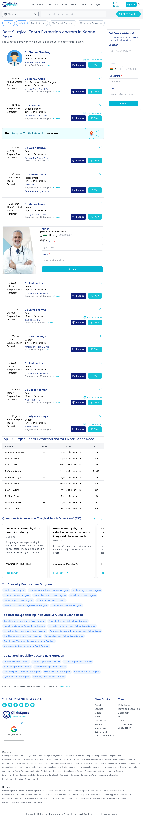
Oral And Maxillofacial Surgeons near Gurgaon (25, 605)
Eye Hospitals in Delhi (10, 802)
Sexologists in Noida (10, 775)
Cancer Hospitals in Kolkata (84, 791)
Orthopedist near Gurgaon (16, 661)
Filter (10, 23)
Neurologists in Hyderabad (12, 779)
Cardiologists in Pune (10, 771)
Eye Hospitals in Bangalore (31, 802)
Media (98, 712)
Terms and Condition (129, 708)
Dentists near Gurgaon (14, 590)
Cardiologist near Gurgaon (86, 671)
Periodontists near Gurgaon (83, 595)
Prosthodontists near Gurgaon (51, 600)
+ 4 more (56, 403)
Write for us (124, 704)
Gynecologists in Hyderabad (77, 763)
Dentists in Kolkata (126, 759)
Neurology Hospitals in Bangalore (66, 798)
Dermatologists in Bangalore (127, 763)
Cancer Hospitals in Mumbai (13, 791)
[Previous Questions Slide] (94, 519)
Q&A (98, 4)
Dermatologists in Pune (34, 767)
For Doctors (101, 720)
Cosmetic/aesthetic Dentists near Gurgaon (49, 590)
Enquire (80, 65)
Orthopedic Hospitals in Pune (40, 794)
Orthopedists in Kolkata (50, 759)
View (96, 65)
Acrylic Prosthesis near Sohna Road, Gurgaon (25, 631)
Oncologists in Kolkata (32, 755)
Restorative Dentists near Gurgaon (50, 595)
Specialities (100, 728)
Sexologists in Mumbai (94, 771)
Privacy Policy (110, 814)
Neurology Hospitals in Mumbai (117, 794)
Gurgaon (35, 65)
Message (114, 45)
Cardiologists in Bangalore (104, 767)
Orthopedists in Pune (116, 755)
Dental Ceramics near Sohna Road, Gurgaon (24, 621)
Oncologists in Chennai (74, 755)
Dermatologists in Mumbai (12, 767)
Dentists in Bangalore (108, 759)
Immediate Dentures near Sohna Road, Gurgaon (26, 646)
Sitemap (99, 724)
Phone (46, 229)
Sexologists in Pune (88, 775)
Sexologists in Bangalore (69, 775)
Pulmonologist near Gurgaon (17, 666)
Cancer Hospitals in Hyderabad (60, 791)
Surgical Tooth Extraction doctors (28, 686)
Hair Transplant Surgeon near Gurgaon (22, 671)
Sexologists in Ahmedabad (47, 775)
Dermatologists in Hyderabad (56, 767)
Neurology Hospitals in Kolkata (93, 798)
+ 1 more (49, 65)
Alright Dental (31, 426)
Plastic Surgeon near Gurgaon (78, 661)
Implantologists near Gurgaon (86, 590)
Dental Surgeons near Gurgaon (18, 600)
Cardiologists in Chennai (73, 771)
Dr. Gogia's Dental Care (35, 214)
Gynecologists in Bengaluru (32, 763)
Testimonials (86, 4)
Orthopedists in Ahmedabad (72, 759)
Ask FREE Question (128, 14)
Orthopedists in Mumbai (11, 759)
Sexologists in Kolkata (113, 771)
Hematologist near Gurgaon (57, 671)
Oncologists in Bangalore (12, 755)
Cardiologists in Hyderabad (51, 771)
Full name (48, 241)
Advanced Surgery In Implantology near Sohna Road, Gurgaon (75, 631)
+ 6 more (49, 349)
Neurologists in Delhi (33, 779)
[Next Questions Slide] (101, 519)
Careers (122, 720)
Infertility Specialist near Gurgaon (49, 676)
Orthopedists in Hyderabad (95, 755)
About (98, 704)
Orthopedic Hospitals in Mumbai (14, 794)
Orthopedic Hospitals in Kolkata (91, 794)
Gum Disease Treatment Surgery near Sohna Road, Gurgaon (27, 641)
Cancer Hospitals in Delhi (36, 791)
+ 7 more (56, 187)
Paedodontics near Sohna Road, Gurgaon (68, 621)
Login (129, 4)
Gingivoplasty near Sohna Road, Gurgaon (64, 636)
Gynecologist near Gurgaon (16, 676)
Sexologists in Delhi (27, 775)
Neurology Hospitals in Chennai (38, 798)
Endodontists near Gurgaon (17, 595)
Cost (64, 4)
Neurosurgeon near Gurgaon (46, 661)
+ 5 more (49, 161)
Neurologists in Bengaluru (108, 775)
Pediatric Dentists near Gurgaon (66, 605)
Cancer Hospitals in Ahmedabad (109, 791)
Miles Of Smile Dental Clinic (38, 89)
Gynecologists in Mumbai (55, 763)
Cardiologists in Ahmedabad (81, 767)
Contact (99, 708)
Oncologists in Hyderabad (53, 755)
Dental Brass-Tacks (33, 320)
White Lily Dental (32, 400)
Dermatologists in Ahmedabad (102, 763)
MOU (120, 716)
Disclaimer (123, 712)
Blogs (73, 4)
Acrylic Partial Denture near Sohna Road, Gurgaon (72, 626)
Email (46, 254)
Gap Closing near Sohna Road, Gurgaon (22, 636)
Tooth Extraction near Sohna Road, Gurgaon (24, 626)
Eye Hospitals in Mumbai (116, 798)
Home (6, 686)
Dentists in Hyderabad (11, 763)
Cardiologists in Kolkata (30, 771)
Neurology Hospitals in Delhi (13, 798)
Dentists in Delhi (91, 759)
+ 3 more (56, 92)
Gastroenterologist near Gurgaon (50, 666)
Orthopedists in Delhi (31, 759)
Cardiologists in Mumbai (126, 767)
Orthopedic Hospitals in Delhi (65, 794)
